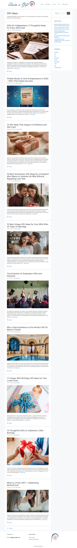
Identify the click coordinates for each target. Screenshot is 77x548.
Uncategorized (57, 67)
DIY (59, 4)
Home (42, 4)
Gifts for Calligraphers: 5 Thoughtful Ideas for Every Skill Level (61, 32)
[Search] (68, 13)
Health (55, 59)
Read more (17, 68)
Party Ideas (47, 4)
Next (11, 528)
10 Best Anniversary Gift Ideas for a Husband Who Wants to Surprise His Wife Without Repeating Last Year (28, 176)
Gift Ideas (54, 4)
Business (56, 52)
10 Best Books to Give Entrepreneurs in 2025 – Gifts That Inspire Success (27, 79)
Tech (55, 63)
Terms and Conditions (34, 539)
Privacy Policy (65, 4)
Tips (55, 65)
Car (55, 54)
